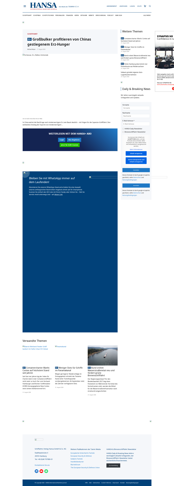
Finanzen (69, 15)
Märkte (91, 15)
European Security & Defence (81, 456)
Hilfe (139, 6)
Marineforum (75, 464)
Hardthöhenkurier (77, 462)
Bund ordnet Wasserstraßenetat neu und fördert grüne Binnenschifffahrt (101, 371)
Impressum (116, 483)
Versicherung (101, 15)
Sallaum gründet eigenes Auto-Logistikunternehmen (132, 73)
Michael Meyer (31, 49)
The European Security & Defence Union (85, 467)
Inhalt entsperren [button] (136, 153)
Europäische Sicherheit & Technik (83, 453)
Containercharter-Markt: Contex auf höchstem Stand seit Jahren (36, 370)
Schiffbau (37, 15)
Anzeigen (123, 6)
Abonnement (112, 6)
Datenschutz (137, 177)
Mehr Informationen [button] (136, 149)
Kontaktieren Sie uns (42, 465)
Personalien (59, 15)
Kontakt (122, 483)
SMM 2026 (118, 15)
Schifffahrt (27, 15)
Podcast (110, 15)
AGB (90, 483)
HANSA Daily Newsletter (133, 129)
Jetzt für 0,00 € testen (69, 145)
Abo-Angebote (74, 140)
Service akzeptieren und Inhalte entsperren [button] (136, 161)
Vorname (125, 105)
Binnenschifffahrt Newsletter (135, 132)
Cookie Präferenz (106, 483)
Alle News (147, 15)
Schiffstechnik (48, 15)
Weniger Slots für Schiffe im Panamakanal (69, 369)
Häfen (77, 15)
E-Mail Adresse (128, 121)
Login (132, 6)
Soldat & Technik (77, 459)
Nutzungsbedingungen (129, 180)
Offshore (83, 15)
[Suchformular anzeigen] (149, 6)
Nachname (126, 113)
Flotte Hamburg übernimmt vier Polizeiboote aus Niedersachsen (134, 65)
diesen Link (58, 194)
